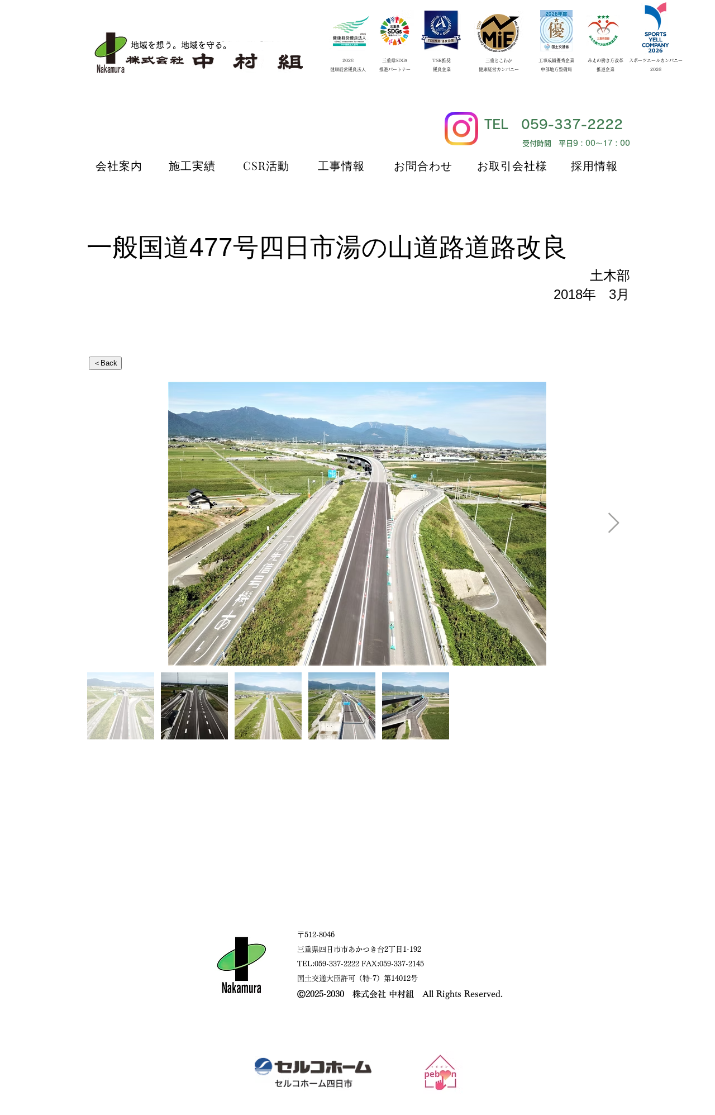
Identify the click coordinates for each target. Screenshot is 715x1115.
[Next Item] (613, 523)
